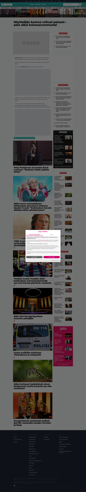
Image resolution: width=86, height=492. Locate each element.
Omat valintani (34, 257)
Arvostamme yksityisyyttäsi (34, 234)
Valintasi (51, 234)
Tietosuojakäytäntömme (55, 260)
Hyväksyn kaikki (51, 257)
